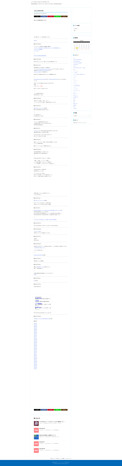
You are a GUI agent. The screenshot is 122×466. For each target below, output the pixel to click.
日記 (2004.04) (42, 428)
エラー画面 (75, 72)
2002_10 (35, 355)
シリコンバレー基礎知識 (38, 49)
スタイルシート (36, 130)
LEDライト (75, 66)
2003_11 (35, 336)
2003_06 (35, 343)
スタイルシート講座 (37, 231)
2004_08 (35, 323)
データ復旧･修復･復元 (76, 85)
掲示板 (74, 100)
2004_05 (35, 327)
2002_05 (35, 362)
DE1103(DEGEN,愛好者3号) (77, 59)
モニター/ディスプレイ (76, 90)
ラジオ (74, 92)
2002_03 (35, 365)
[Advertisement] (51, 28)
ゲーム (74, 79)
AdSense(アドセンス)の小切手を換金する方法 (42, 318)
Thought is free (66, 463)
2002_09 (35, 356)
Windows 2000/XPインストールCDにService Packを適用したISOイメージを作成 (48, 210)
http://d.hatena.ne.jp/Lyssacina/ (42, 70)
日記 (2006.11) (42, 441)
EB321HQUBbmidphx (76, 61)
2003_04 (35, 346)
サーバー (74, 82)
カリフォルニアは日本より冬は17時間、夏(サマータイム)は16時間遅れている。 (47, 47)
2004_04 (35, 329)
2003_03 (35, 348)
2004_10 (35, 40)
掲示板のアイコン (41, 266)
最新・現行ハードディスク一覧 (39, 108)
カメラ (74, 77)
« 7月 (77, 50)
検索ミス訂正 (75, 103)
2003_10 (35, 338)
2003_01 (35, 351)
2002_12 (35, 352)
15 (88, 45)
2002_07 (35, 359)
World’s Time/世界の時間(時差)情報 (40, 55)
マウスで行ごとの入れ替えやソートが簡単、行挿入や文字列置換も (45, 219)
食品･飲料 (74, 108)
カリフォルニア (36, 50)
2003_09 (35, 339)
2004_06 (35, 326)
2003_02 (35, 349)
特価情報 (74, 105)
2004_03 (35, 330)
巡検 (74, 98)
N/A (34, 280)
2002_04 (35, 364)
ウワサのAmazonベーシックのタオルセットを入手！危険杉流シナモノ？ (51, 421)
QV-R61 (35, 274)
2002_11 (35, 354)
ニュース (74, 87)
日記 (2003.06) (42, 448)
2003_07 (35, 342)
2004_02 (35, 332)
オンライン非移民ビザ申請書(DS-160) (79, 74)
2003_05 (35, 345)
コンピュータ (75, 80)
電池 (74, 106)
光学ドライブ (75, 93)
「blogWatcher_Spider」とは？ (39, 247)
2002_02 (35, 367)
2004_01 (35, 333)
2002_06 (35, 361)
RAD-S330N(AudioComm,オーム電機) (79, 67)
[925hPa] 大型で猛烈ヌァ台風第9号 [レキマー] (47, 435)
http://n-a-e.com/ (37, 71)
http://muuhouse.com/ (54, 79)
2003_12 (35, 335)
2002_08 (35, 358)
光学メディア (75, 95)
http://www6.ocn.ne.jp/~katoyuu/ (40, 79)
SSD (74, 69)
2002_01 (35, 368)
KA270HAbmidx (75, 64)
